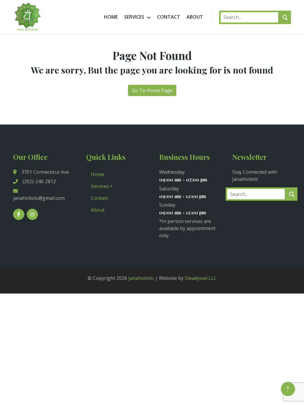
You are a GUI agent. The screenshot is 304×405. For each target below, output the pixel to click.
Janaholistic (141, 278)
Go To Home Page (152, 90)
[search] (285, 17)
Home (111, 17)
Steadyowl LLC (201, 278)
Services (134, 17)
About (194, 17)
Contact (168, 17)
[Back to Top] (288, 389)
